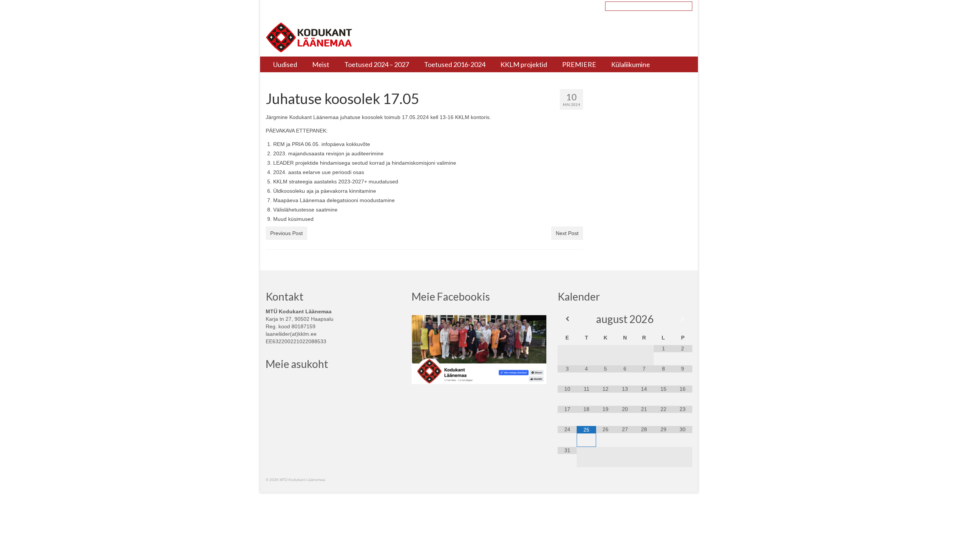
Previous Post (286, 233)
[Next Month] (682, 319)
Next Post (567, 233)
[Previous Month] (567, 319)
